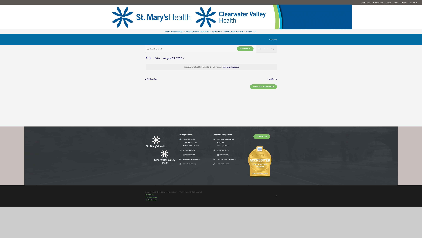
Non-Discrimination (151, 200)
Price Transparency (151, 197)
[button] (254, 31)
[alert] (211, 67)
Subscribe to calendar (263, 87)
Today (157, 58)
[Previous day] (146, 58)
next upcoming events (231, 67)
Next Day (271, 79)
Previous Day (152, 79)
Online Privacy (149, 194)
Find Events (245, 49)
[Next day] (150, 58)
